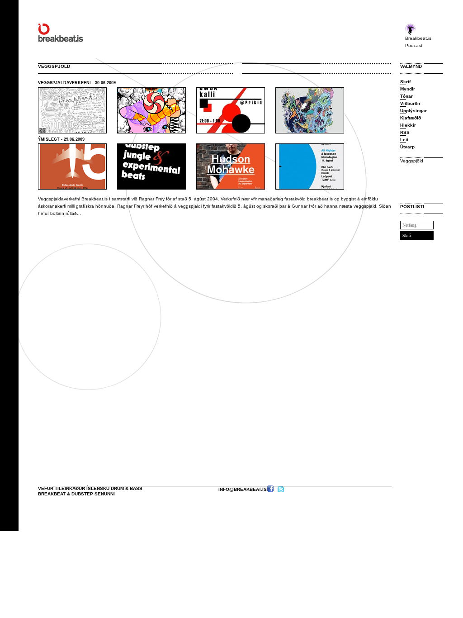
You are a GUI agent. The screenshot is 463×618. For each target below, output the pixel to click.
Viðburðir (410, 103)
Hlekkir (408, 125)
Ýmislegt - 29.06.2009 (61, 139)
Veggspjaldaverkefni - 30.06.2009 (77, 83)
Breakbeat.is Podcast (418, 42)
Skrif (405, 81)
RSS (405, 132)
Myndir (407, 88)
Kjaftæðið (410, 117)
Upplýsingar (413, 110)
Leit (404, 139)
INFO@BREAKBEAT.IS (242, 489)
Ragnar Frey (152, 198)
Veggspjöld (411, 160)
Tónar (406, 96)
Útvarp (407, 146)
